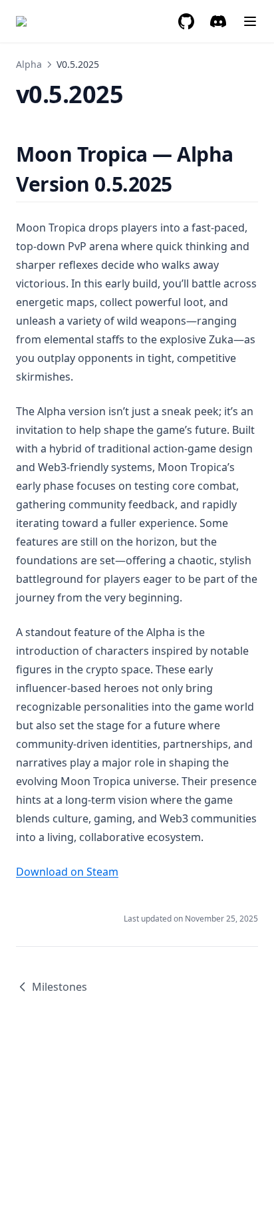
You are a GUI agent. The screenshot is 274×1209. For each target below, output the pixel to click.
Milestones (59, 986)
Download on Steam (67, 871)
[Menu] (250, 21)
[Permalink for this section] (184, 184)
